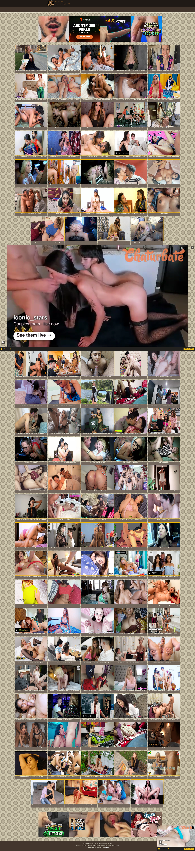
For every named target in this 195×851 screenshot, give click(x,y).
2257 (117, 845)
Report (107, 847)
